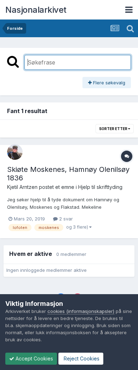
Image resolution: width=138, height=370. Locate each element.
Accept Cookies (33, 358)
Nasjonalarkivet (36, 10)
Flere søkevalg (108, 82)
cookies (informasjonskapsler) (80, 311)
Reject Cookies (80, 358)
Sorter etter (113, 129)
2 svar (65, 219)
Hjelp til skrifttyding (100, 187)
